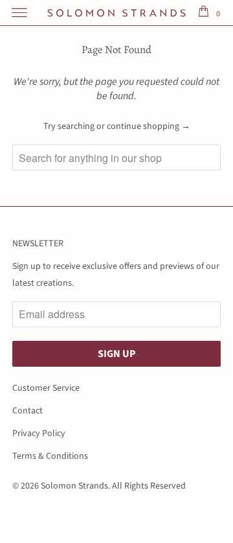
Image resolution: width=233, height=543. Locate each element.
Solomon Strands (74, 485)
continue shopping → (148, 126)
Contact (27, 410)
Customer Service (46, 388)
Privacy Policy (38, 433)
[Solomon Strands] (116, 12)
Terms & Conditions (50, 456)
